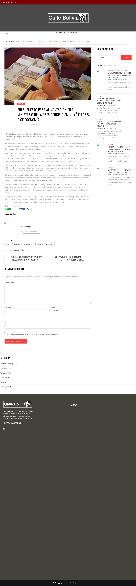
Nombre (8, 308)
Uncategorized (5, 387)
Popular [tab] (100, 65)
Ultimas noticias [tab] (110, 65)
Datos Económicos (73, 32)
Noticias (63, 32)
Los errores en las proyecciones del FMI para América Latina (120, 171)
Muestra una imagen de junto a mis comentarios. (32, 334)
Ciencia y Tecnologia (114, 70)
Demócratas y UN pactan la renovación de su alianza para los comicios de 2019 (119, 149)
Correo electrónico (54, 310)
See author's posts (31, 231)
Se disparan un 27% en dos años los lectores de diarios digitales (70, 258)
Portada (21, 104)
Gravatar (31, 334)
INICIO (58, 32)
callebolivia (25, 125)
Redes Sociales (5, 377)
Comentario (10, 282)
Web (6, 322)
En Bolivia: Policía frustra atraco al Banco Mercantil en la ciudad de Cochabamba (109, 100)
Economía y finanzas (20, 250)
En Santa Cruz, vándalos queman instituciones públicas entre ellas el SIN (109, 123)
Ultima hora (4, 382)
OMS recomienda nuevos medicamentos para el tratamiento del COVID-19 (26, 258)
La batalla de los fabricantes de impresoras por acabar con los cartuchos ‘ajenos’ (119, 75)
